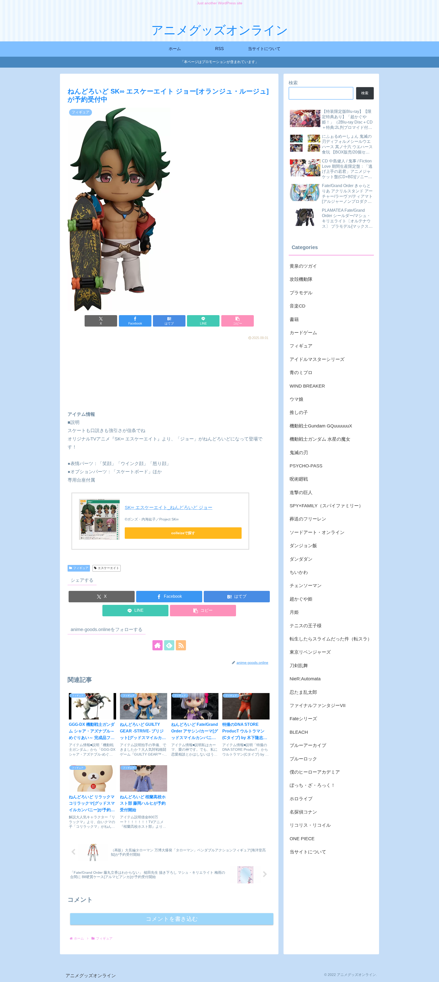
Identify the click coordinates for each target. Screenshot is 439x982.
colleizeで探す (183, 533)
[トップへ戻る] (431, 974)
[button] (237, 321)
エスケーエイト (108, 568)
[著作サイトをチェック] (157, 645)
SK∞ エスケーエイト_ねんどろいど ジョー (168, 507)
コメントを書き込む (172, 919)
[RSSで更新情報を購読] (181, 645)
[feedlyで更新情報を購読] (169, 645)
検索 (293, 82)
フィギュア (80, 568)
